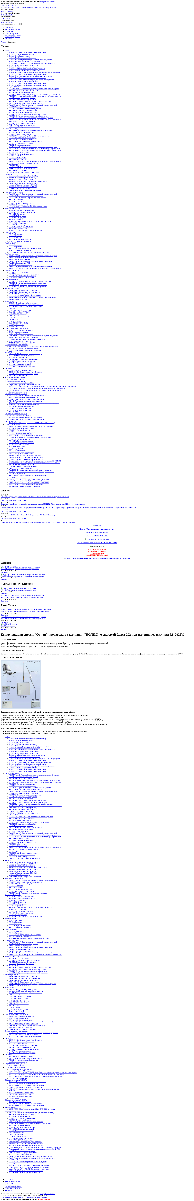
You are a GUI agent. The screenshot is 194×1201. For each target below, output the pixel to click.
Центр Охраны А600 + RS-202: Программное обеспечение (29, 483)
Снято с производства (12, 424)
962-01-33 (7, 22)
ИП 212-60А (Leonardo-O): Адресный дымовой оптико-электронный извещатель (37, 388)
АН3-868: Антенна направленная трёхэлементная (26, 417)
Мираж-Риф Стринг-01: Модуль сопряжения (24, 385)
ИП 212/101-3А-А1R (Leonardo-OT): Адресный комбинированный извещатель (36, 390)
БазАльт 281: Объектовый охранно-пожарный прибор (27, 74)
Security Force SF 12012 (17, 326)
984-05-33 (7, 15)
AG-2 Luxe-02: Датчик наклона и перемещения (25, 350)
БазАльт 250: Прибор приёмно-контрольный (24, 70)
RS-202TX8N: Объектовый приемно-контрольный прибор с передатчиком (34, 148)
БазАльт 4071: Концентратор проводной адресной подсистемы (30, 76)
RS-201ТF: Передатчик (17, 474)
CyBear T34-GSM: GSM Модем (19, 188)
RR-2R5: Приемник (15, 236)
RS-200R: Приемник (16, 199)
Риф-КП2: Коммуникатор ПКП (19, 263)
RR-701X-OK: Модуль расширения (21, 227)
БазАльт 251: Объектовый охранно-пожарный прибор (27, 85)
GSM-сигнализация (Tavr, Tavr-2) (16, 328)
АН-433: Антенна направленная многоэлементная (26, 399)
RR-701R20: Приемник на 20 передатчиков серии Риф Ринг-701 (31, 221)
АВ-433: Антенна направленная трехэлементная (25, 401)
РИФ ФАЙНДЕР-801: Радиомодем (21, 454)
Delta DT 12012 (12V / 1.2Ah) (19, 317)
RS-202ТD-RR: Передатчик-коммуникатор (23, 156)
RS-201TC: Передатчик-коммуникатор (22, 98)
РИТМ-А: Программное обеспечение (22, 125)
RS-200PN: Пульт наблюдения (19, 439)
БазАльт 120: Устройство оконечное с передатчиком (27, 69)
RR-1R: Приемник (15, 245)
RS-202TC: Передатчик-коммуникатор (22, 432)
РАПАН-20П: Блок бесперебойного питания (24, 486)
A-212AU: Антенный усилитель (20, 365)
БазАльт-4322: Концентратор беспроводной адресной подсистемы (32, 63)
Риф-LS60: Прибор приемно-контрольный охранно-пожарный (30, 470)
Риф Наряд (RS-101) (12, 270)
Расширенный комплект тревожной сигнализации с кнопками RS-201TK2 (34, 463)
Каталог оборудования (12, 1181)
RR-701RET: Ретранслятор (18, 228)
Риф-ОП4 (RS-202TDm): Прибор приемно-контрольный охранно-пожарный (35, 161)
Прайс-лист (9, 1183)
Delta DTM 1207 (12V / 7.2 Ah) (19, 312)
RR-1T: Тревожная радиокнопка (20, 250)
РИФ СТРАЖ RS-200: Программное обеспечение (26, 484)
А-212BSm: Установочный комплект (21, 355)
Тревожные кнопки (11, 279)
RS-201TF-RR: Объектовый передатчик (22, 92)
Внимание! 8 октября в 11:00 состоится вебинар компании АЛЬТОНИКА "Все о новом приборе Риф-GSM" (38, 522)
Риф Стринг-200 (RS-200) (14, 192)
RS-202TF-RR (13, 165)
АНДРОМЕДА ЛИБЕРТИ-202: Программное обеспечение (29, 479)
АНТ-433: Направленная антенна (20, 408)
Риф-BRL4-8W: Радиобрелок (19, 299)
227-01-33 (7, 11)
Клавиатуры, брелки (12, 288)
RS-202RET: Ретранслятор (18, 170)
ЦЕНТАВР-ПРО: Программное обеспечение (24, 127)
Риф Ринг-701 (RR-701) (13, 208)
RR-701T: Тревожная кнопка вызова (21, 210)
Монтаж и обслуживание (13, 1187)
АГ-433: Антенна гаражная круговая (21, 406)
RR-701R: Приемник (16, 219)
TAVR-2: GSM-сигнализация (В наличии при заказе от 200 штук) (31, 426)
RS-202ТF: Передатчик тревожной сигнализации (26, 459)
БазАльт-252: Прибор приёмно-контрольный (24, 61)
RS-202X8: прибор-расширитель (20, 145)
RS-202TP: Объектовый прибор (20, 134)
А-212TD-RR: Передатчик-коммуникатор (23, 359)
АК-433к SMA (14, 412)
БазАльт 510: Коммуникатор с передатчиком (24, 67)
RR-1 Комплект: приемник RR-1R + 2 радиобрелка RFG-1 (29, 252)
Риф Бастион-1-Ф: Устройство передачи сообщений (26, 457)
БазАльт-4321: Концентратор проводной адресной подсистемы (30, 60)
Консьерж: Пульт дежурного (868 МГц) (22, 178)
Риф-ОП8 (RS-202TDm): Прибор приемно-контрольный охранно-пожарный (35, 268)
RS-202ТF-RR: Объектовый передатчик (22, 132)
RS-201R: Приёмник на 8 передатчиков (22, 99)
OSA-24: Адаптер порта (17, 448)
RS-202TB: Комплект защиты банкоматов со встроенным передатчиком (33, 346)
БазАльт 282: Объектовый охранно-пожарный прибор (27, 78)
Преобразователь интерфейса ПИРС (21, 383)
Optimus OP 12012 (15, 321)
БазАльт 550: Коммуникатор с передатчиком (24, 65)
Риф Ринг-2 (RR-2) (11, 232)
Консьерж (8, 174)
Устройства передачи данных (15, 377)
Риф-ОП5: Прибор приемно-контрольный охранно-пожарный (30, 261)
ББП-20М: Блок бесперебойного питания (23, 303)
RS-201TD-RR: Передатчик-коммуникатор (23, 112)
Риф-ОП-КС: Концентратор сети (20, 259)
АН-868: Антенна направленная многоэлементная (26, 419)
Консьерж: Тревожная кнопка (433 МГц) (23, 185)
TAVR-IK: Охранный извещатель (20, 341)
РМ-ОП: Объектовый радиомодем (20, 468)
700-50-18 (7, 18)
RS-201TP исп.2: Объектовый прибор (22, 123)
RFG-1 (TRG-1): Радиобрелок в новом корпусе (25, 248)
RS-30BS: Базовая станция (18, 375)
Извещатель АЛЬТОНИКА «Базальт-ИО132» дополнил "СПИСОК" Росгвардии (28, 515)
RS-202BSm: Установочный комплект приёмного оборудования (31, 130)
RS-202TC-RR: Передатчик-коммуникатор (23, 163)
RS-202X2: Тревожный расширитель (21, 154)
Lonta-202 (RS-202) (11, 129)
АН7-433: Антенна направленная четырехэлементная (27, 395)
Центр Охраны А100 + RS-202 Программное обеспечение (29, 481)
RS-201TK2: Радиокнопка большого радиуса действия (27, 114)
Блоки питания (10, 301)
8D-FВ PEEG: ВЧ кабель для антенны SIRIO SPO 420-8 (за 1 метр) (32, 423)
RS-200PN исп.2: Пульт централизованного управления (28, 207)
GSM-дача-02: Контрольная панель (21, 334)
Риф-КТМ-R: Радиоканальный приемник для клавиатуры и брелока (32, 297)
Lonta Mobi (8, 368)
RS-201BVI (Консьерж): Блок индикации (23, 110)
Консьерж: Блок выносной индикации (22, 179)
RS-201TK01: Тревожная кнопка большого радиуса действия (30, 101)
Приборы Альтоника (12, 254)
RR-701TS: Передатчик (17, 214)
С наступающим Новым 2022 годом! (13, 518)
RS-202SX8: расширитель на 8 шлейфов (22, 138)
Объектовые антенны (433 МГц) (16, 394)
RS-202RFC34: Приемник (18, 159)
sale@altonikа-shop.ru (47, 2)
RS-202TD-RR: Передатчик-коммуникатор (23, 167)
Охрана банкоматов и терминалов (16, 345)
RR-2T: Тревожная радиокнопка (20, 241)
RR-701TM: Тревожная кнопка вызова (22, 212)
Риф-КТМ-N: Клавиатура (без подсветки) (23, 294)
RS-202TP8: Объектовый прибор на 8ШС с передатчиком (29, 136)
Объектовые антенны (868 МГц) (16, 414)
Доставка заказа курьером (18, 392)
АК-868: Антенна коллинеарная (20, 415)
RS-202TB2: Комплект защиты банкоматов (23, 348)
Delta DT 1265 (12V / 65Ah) (18, 323)
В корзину (4, 572)
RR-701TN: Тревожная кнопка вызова (22, 441)
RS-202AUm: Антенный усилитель (21, 139)
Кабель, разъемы (10, 421)
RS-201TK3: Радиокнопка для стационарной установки (28, 116)
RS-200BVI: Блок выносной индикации (22, 205)
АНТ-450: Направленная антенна (20, 410)
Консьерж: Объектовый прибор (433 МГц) (23, 183)
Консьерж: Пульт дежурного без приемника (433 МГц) (27, 181)
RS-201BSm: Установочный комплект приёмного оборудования (31, 118)
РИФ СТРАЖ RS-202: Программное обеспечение (26, 435)
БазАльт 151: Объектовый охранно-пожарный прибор (27, 83)
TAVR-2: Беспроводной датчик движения (23, 337)
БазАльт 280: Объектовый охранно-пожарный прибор (27, 52)
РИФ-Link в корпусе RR (17, 379)
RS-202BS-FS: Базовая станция (19, 152)
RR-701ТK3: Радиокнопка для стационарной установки (28, 286)
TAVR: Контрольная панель (18, 332)
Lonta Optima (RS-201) (12, 87)
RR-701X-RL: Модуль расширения (21, 225)
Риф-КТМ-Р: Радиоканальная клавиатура (23, 290)
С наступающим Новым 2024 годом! (13, 511)
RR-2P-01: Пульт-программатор (20, 239)
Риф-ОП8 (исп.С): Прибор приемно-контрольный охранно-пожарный (33, 105)
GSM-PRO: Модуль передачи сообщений (23, 466)
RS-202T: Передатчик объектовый (20, 434)
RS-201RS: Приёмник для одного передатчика (25, 109)
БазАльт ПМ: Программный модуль (21, 54)
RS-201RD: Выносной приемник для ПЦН (23, 90)
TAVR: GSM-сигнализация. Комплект (22, 330)
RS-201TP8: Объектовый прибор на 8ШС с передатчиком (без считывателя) (35, 96)
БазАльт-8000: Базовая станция (19, 56)
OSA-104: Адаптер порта (17, 450)
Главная (3, 42)
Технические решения (12, 1188)
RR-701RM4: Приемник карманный (21, 443)
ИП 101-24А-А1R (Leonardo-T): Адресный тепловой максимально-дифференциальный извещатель (43, 386)
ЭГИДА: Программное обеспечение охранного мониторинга (30, 437)
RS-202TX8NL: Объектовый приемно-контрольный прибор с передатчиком (35, 150)
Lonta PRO (8, 352)
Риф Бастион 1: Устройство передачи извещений (25, 455)
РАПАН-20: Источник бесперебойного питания (25, 306)
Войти (14, 5)
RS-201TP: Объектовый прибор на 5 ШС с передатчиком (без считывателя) (35, 94)
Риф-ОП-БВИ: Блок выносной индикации (23, 257)
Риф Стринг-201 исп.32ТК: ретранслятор (23, 121)
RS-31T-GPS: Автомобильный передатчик (23, 374)
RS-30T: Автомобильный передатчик (22, 464)
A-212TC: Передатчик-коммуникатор (22, 361)
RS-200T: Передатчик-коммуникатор (21, 203)
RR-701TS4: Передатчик (17, 216)
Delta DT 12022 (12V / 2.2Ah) (19, 316)
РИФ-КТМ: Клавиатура (17, 446)
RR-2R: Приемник (15, 237)
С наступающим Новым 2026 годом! (13, 500)
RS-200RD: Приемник (16, 201)
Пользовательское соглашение (37, 1197)
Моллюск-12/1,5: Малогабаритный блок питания (26, 305)
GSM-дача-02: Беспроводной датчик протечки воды (27, 339)
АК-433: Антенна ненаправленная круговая (24, 397)
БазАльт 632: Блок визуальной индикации (23, 81)
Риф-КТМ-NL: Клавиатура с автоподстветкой (25, 292)
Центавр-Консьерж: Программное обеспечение (25, 190)
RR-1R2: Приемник (15, 247)
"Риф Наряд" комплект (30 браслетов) (22, 277)
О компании (9, 1179)
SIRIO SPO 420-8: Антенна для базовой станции (25, 103)
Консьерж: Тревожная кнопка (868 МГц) (23, 187)
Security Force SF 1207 (16, 325)
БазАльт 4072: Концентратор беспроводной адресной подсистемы (31, 79)
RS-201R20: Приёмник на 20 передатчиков (23, 107)
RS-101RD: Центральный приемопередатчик (24, 274)
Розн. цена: (4, 570)
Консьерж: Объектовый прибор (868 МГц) (23, 176)
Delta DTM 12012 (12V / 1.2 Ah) (20, 310)
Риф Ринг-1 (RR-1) (11, 243)
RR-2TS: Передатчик (16, 234)
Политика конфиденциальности (12, 1197)
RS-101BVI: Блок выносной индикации (22, 276)
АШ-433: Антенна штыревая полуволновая (24, 405)
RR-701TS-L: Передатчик (17, 217)
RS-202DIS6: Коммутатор (17, 158)
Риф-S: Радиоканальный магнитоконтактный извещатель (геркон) (31, 472)
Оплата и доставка (11, 1185)
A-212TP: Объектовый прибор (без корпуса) (24, 363)
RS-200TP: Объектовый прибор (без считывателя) (26, 196)
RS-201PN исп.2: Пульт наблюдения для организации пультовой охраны (34, 89)
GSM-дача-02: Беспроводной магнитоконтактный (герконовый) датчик (33, 336)
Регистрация (5, 5)
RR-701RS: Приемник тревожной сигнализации (25, 230)
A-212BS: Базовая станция (18, 357)
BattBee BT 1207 (14, 319)
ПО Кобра (12, 477)
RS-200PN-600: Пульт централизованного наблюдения (27, 475)
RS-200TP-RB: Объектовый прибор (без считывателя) (27, 198)
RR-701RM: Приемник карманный (21, 444)
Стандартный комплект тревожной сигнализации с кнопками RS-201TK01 (35, 461)
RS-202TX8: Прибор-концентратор (21, 143)
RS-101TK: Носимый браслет (19, 272)
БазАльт (7, 50)
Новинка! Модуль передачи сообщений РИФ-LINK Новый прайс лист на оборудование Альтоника (35, 497)
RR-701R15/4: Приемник (17, 223)
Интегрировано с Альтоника (15, 381)
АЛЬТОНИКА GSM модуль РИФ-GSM (22, 343)
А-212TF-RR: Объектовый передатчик (22, 366)
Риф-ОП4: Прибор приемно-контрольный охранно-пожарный (30, 267)
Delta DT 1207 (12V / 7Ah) (18, 314)
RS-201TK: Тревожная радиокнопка (21, 428)
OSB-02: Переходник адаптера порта (21, 452)
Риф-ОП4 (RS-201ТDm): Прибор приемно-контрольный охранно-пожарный (35, 119)
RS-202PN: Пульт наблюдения (19, 430)
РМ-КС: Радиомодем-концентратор (21, 265)
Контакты (8, 1190)
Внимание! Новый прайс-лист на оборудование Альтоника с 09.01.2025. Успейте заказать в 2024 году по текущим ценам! (43, 504)
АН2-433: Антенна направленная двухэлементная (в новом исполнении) (34, 403)
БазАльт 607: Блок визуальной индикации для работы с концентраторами (34, 72)
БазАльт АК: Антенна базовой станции (22, 58)
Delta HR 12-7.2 (14, 308)
